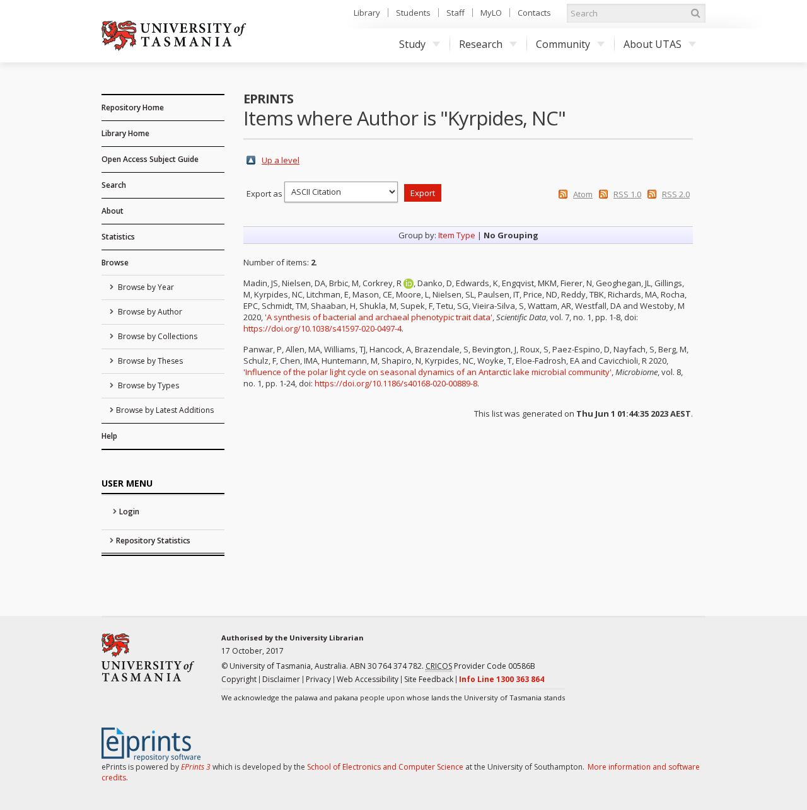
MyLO (491, 12)
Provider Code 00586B (480, 666)
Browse (115, 262)
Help (109, 436)
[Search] (695, 13)
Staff (455, 12)
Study (412, 44)
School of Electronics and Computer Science (385, 766)
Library (367, 12)
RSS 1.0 (627, 194)
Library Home (125, 133)
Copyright (239, 679)
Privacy (318, 679)
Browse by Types (147, 385)
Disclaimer (281, 679)
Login (129, 511)
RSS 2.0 (676, 194)
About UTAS (653, 44)
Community (563, 44)
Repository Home (133, 107)
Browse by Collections (156, 336)
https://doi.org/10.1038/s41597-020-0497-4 (322, 328)
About (113, 210)
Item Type (456, 235)
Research (480, 44)
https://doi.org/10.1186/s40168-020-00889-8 (396, 383)
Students (413, 12)
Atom (583, 194)
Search (114, 185)
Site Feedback (428, 679)
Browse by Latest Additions (165, 410)
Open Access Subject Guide (150, 159)
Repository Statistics (153, 540)
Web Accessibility (367, 679)
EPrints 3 (196, 766)
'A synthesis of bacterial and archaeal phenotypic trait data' (378, 317)
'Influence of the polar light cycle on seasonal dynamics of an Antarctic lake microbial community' (427, 372)
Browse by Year (145, 287)
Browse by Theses (149, 361)
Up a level (280, 160)
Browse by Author (149, 311)
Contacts (534, 12)
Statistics (118, 236)
